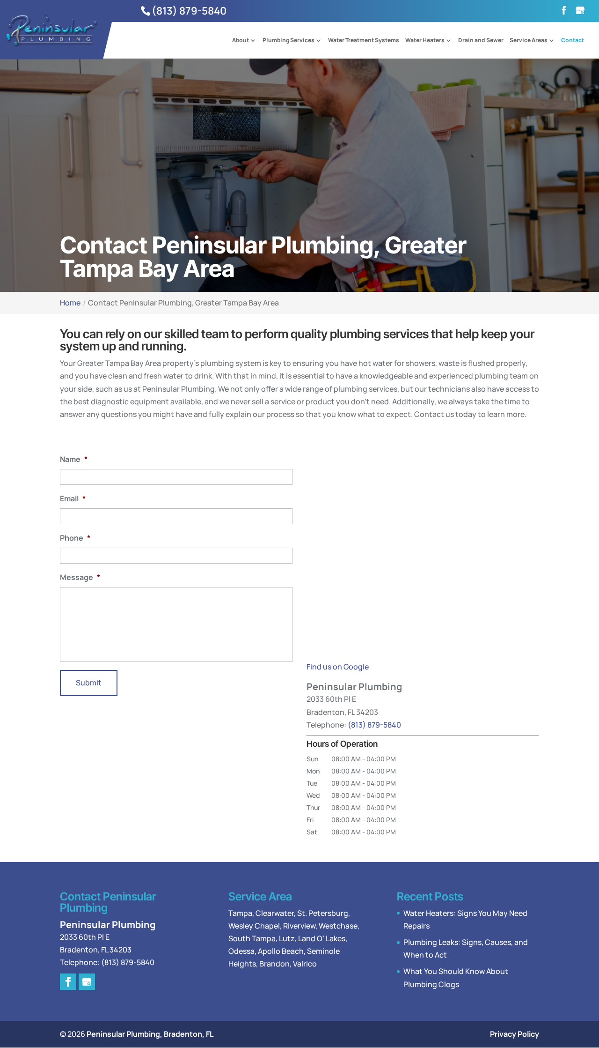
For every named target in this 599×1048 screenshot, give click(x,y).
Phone (75, 538)
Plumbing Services (288, 40)
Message (80, 577)
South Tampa (252, 938)
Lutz (287, 938)
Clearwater (275, 913)
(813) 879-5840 (189, 11)
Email (73, 499)
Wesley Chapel (254, 926)
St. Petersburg (322, 913)
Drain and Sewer (481, 40)
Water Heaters (425, 40)
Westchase (338, 926)
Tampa (240, 913)
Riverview (299, 926)
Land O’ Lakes (321, 938)
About (240, 40)
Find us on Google (338, 667)
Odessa (241, 951)
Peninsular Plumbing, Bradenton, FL (150, 1034)
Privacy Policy (514, 1034)
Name (74, 459)
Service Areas (529, 40)
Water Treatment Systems (363, 40)
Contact (572, 40)
